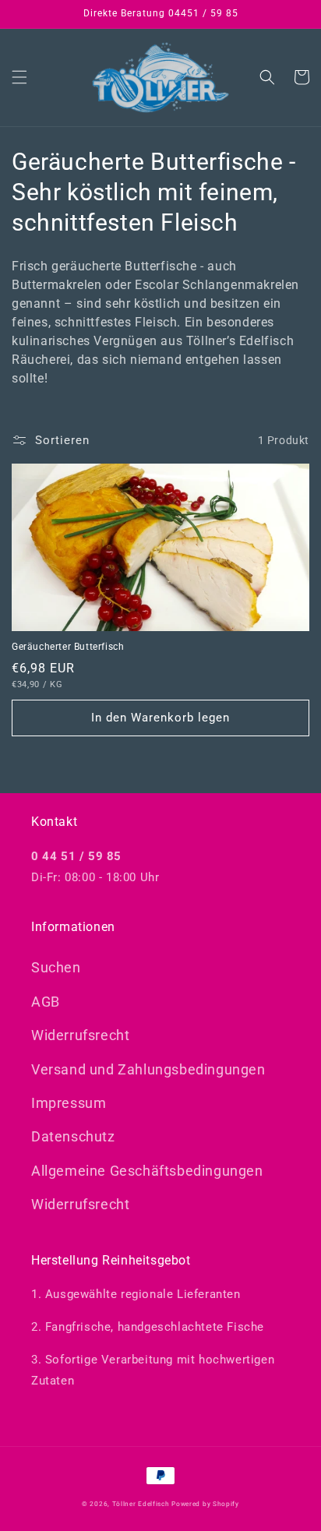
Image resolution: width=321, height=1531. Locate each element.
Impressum (68, 1103)
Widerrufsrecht (80, 1035)
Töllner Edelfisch (142, 1504)
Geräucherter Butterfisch (68, 646)
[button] (19, 77)
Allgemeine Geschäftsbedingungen (147, 1170)
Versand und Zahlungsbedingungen (148, 1069)
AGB (45, 1001)
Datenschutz (73, 1136)
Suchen (56, 967)
